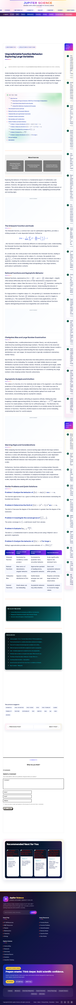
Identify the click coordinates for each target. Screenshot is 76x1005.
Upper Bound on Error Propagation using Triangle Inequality (70, 521)
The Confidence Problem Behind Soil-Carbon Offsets (26, 863)
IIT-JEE (12, 14)
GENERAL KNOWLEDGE (70, 76)
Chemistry (30, 10)
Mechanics (17, 990)
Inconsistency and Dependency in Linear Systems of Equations (70, 459)
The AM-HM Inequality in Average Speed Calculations (70, 475)
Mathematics (18, 10)
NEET (17, 14)
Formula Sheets (59, 14)
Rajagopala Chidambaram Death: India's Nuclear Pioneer (24, 614)
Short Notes (43, 936)
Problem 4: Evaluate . (18, 132)
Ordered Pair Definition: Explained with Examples (24, 106)
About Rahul (71, 10)
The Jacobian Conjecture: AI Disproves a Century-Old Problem (12, 864)
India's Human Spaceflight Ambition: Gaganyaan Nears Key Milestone (70, 404)
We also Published (12, 137)
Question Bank (44, 933)
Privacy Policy (44, 1002)
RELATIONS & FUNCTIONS (27, 47)
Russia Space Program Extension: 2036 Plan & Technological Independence (29, 100)
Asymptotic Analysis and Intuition (16, 116)
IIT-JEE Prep (19, 981)
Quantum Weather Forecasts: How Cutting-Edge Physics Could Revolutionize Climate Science (70, 138)
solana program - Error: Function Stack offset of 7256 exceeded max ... (26, 639)
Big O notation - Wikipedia (16, 665)
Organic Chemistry (40, 990)
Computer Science (63, 990)
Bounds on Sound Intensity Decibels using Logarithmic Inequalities (70, 505)
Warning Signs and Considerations (16, 119)
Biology (40, 10)
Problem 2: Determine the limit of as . (26, 127)
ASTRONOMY (70, 246)
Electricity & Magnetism (28, 990)
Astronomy (7, 951)
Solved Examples (44, 928)
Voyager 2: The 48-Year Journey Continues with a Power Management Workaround (70, 283)
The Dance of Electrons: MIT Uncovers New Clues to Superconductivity (70, 161)
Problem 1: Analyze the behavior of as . (25, 124)
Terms (57, 1002)
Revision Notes (44, 930)
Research (6, 948)
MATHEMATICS (11, 47)
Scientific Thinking (9, 959)
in (64, 1002)
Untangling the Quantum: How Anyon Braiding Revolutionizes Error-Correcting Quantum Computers (70, 90)
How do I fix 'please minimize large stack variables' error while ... (25, 644)
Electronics (34, 993)
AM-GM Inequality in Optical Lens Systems (70, 552)
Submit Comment (8, 808)
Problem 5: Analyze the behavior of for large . (24, 134)
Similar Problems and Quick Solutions (17, 121)
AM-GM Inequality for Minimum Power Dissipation (70, 579)
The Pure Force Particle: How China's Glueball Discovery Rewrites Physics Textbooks (70, 213)
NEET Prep (28, 981)
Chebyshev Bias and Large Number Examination (19, 113)
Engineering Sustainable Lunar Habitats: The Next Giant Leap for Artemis (70, 307)
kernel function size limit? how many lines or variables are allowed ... (26, 662)
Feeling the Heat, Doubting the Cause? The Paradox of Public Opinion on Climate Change (70, 331)
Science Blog (69, 14)
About (38, 1002)
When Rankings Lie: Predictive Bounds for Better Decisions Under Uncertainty (70, 441)
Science (60, 10)
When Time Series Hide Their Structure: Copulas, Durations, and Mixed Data (53, 865)
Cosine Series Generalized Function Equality (22, 103)
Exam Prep (50, 10)
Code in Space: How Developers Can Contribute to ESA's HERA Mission (70, 259)
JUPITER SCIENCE (38, 2)
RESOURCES (11, 140)
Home (35, 1002)
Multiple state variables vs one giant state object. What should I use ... (26, 653)
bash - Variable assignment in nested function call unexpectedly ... (25, 650)
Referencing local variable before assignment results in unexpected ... (26, 647)
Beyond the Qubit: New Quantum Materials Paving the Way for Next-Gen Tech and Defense (70, 186)
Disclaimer (52, 1002)
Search (33, 912)
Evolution (6, 957)
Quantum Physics (8, 954)
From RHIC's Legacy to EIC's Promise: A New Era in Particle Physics (70, 114)
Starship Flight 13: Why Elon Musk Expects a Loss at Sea (70, 236)
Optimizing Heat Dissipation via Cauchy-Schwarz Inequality (70, 490)
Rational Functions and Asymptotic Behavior (18, 111)
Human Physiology (52, 990)
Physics (7, 10)
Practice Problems (45, 925)
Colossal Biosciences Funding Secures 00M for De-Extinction (25, 612)
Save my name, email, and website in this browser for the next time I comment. (24, 804)
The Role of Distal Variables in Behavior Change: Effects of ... (24, 656)
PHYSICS (70, 100)
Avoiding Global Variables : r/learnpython (19, 659)
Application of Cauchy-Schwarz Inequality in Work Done (70, 537)
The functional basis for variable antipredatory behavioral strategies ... (26, 641)
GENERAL (70, 294)
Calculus (51, 14)
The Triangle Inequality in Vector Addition (70, 566)
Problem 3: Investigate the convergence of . (22, 129)
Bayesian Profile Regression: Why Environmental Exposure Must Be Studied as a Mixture (40, 866)
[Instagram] (71, 1002)
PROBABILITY (24, 858)
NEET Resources (8, 925)
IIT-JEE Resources (8, 922)
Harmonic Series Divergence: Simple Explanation (22, 616)
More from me (13, 98)
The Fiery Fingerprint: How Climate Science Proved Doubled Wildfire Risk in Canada (70, 64)
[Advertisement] (38, 28)
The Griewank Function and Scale (16, 108)
